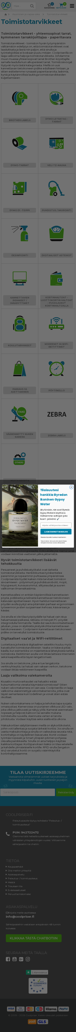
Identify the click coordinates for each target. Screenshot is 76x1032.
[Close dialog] (71, 487)
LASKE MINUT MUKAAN (56, 531)
